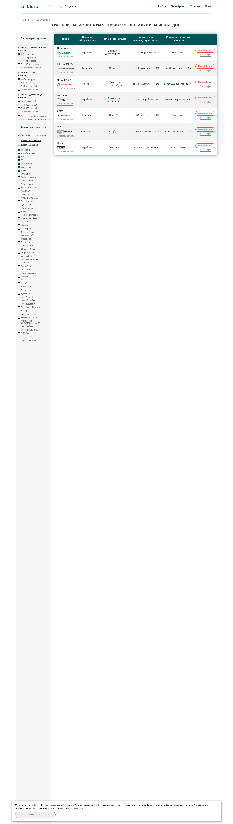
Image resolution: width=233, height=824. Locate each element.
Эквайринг (178, 6)
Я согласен (35, 815)
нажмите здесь (79, 808)
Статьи (195, 6)
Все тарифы (205, 55)
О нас (208, 6)
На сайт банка (205, 51)
